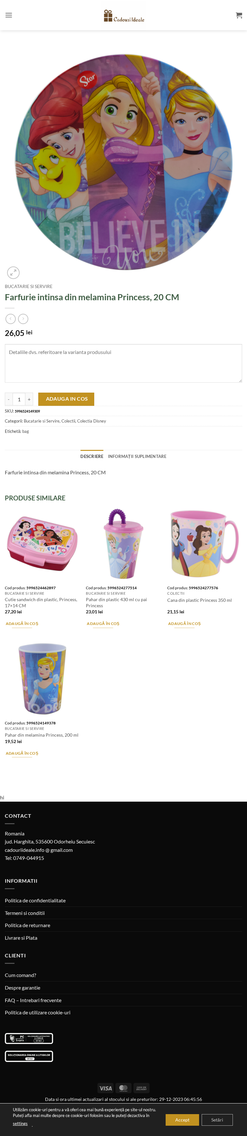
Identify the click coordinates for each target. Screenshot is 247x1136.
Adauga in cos (67, 399)
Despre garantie (22, 987)
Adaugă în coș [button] (22, 623)
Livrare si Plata (21, 938)
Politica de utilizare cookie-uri (37, 1012)
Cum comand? (20, 975)
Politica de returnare (27, 925)
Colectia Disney (91, 421)
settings (20, 1123)
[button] (9, 15)
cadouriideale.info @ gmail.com (39, 850)
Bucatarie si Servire (28, 286)
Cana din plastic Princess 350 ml (199, 600)
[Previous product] (23, 319)
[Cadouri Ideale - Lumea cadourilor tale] (123, 16)
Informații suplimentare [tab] (137, 456)
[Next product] (10, 319)
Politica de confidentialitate (35, 900)
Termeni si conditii (25, 913)
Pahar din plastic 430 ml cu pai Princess (116, 602)
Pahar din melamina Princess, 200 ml (41, 735)
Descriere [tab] (91, 456)
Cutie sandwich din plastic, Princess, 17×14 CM (41, 602)
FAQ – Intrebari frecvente (33, 1000)
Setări (217, 1119)
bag (25, 431)
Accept (182, 1119)
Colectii (68, 421)
